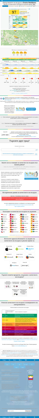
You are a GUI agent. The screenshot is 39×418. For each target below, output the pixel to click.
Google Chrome (19, 254)
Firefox (30, 254)
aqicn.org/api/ (33, 136)
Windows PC (9, 254)
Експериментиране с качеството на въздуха (9, 378)
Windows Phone (30, 246)
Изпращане (28, 411)
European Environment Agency (19, 398)
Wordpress (14, 262)
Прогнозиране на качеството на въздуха (8, 385)
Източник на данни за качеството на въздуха (9, 383)
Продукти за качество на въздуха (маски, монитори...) (11, 386)
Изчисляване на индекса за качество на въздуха (10, 384)
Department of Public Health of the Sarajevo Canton (19, 400)
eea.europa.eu (8, 99)
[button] (17, 38)
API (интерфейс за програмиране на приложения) (10, 387)
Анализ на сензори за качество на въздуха (9, 379)
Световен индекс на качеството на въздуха (14, 352)
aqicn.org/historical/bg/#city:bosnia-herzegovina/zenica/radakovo (19, 204)
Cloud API (25, 262)
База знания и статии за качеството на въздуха (9, 377)
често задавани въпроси (7, 381)
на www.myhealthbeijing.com (20, 345)
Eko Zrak (19, 399)
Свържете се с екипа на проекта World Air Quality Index (11, 372)
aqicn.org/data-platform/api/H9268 (24, 135)
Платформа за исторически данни (7, 388)
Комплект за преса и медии (6, 373)
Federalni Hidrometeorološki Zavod (19, 397)
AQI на (13, 9)
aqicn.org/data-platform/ (19, 206)
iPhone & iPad (9, 246)
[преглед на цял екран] (29, 9)
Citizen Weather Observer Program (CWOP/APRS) (19, 396)
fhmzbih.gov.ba (19, 98)
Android (19, 246)
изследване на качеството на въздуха (10, 375)
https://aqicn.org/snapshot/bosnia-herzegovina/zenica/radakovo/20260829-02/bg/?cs (20, 126)
